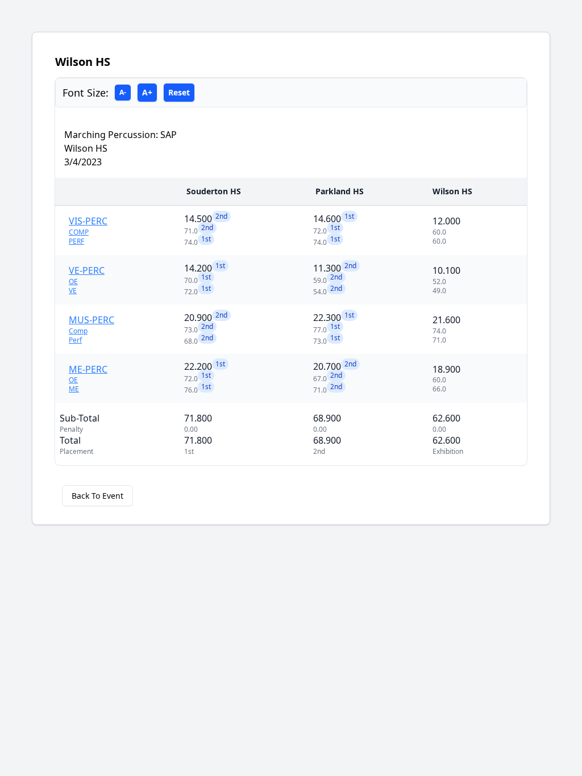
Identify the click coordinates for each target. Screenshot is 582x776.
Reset (179, 92)
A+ (147, 92)
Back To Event (97, 495)
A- (122, 92)
